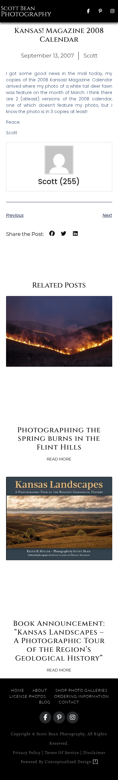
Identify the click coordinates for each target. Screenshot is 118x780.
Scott (47, 182)
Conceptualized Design (69, 762)
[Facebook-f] (88, 11)
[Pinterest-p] (100, 11)
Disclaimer (94, 753)
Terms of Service (62, 753)
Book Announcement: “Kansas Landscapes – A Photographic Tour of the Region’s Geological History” (59, 641)
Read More (59, 459)
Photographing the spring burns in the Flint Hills (59, 439)
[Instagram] (112, 11)
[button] (68, 11)
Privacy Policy (27, 753)
